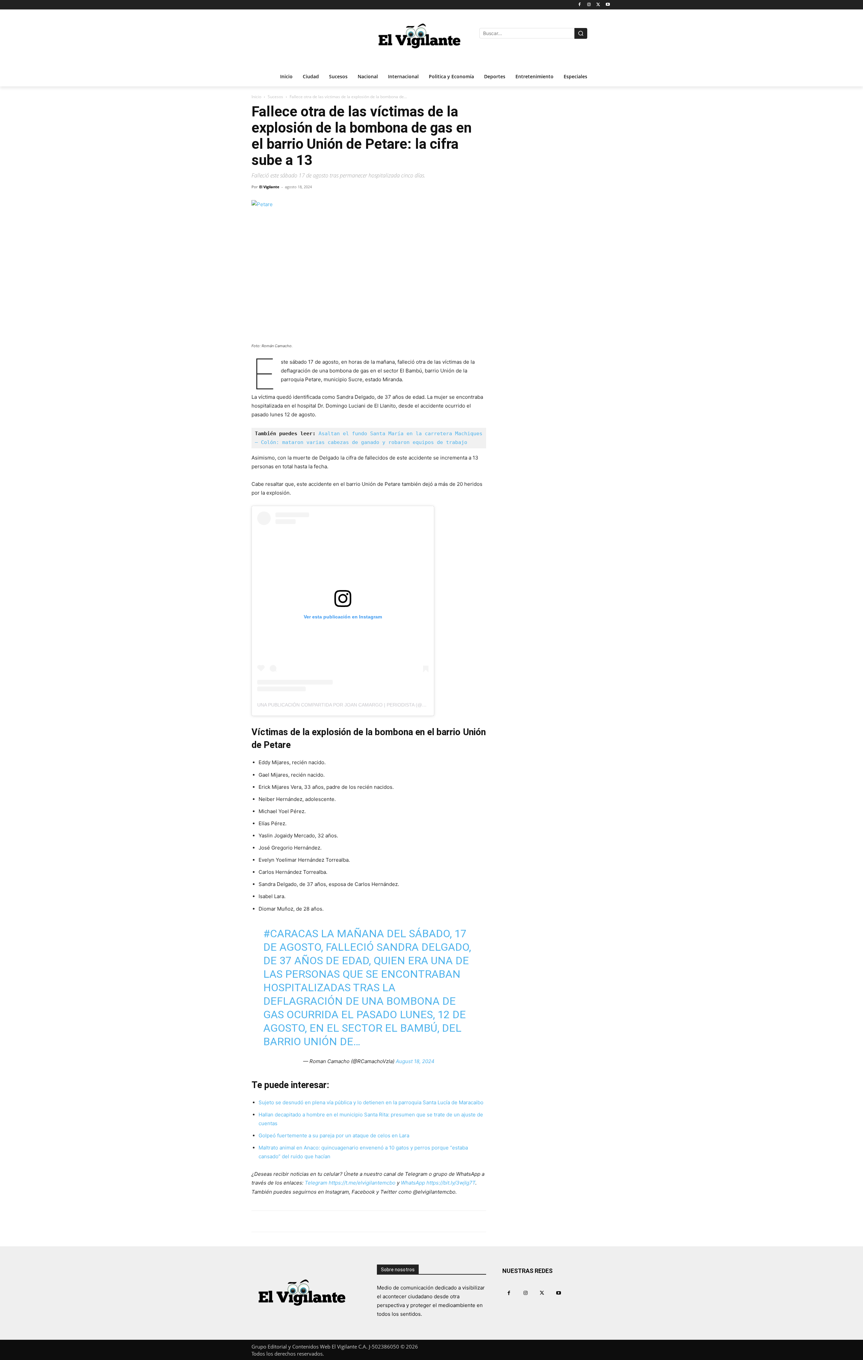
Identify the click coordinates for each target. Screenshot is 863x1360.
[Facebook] (580, 5)
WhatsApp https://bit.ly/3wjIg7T (438, 1182)
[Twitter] (598, 5)
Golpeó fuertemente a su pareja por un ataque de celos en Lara (334, 1135)
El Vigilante (269, 186)
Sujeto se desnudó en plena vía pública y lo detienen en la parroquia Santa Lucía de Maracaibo (371, 1102)
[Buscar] (580, 33)
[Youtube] (608, 5)
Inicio (256, 97)
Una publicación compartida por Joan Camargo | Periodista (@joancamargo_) (360, 704)
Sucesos (275, 97)
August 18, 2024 (415, 1061)
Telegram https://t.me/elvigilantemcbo (350, 1182)
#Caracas (290, 933)
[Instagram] (589, 5)
